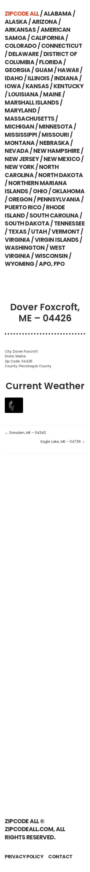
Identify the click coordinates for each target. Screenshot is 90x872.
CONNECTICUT (61, 46)
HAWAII (68, 70)
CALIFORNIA (47, 38)
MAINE (52, 94)
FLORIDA (50, 62)
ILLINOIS (38, 78)
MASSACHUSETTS (29, 119)
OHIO (40, 191)
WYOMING (19, 264)
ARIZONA (44, 22)
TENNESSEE (69, 223)
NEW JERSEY (22, 159)
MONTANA (20, 143)
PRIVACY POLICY (24, 856)
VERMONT (66, 232)
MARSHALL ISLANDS (32, 102)
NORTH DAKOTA (60, 175)
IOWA (13, 86)
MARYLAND (20, 110)
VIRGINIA (17, 240)
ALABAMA (58, 14)
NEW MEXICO (62, 159)
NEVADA (17, 151)
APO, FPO (52, 264)
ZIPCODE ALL (22, 14)
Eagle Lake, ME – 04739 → (63, 441)
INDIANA (66, 78)
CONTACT (60, 856)
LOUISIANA (23, 94)
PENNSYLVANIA (58, 199)
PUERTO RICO (23, 207)
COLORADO (20, 46)
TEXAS (17, 232)
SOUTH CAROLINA (54, 215)
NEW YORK (19, 167)
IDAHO (14, 78)
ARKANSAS (20, 30)
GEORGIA (17, 70)
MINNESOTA (56, 127)
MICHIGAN (19, 127)
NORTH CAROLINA (32, 171)
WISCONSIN (51, 256)
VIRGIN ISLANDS (57, 240)
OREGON (20, 199)
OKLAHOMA (68, 191)
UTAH (39, 232)
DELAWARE (23, 54)
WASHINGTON (25, 248)
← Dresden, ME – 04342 (25, 432)
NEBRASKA (54, 143)
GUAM (44, 70)
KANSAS (37, 86)
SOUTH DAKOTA (27, 223)
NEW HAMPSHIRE (56, 151)
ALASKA (16, 22)
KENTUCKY (69, 86)
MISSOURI (55, 135)
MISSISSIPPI (21, 135)
